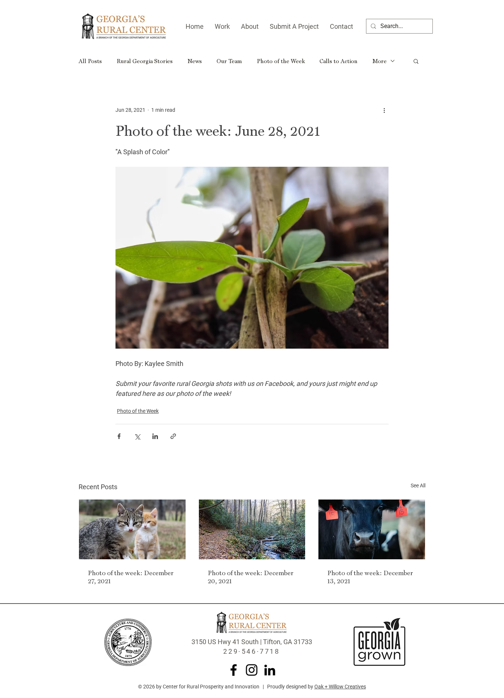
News (194, 61)
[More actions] (384, 110)
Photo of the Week (281, 61)
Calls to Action (339, 61)
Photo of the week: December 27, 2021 (130, 577)
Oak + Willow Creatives (340, 687)
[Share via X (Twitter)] (137, 436)
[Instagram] (251, 670)
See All (418, 485)
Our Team (229, 61)
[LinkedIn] (269, 670)
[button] (416, 61)
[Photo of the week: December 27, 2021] (132, 529)
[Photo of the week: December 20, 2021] (252, 529)
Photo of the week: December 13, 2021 (370, 577)
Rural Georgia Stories (145, 61)
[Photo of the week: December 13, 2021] (371, 529)
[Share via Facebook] (118, 436)
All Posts (90, 61)
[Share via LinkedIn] (155, 436)
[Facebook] (233, 670)
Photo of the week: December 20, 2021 (250, 577)
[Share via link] (173, 436)
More (379, 61)
